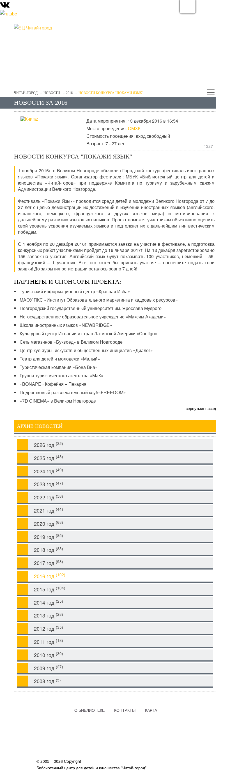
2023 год (48, 484)
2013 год (48, 615)
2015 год (49, 589)
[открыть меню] (211, 93)
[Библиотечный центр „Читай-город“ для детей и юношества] (56, 27)
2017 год (48, 562)
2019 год (48, 536)
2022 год (48, 497)
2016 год (49, 576)
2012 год (48, 628)
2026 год (48, 444)
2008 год (47, 681)
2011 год (48, 641)
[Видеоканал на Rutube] (8, 13)
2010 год (48, 654)
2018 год (48, 550)
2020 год (48, 523)
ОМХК (134, 128)
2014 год (48, 602)
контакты (124, 710)
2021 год (48, 510)
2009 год (48, 668)
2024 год (48, 471)
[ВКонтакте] (5, 6)
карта (151, 710)
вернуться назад (201, 408)
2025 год (48, 458)
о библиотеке (89, 710)
